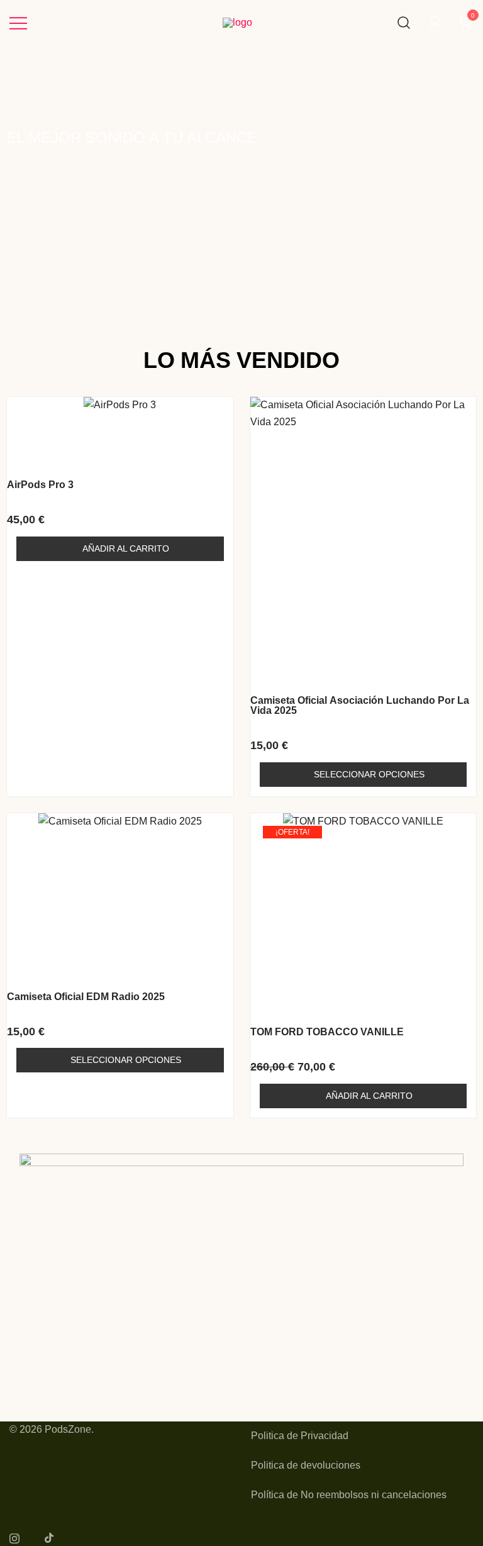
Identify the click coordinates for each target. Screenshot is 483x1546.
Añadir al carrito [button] (125, 548)
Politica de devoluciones (305, 1465)
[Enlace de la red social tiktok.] (50, 1537)
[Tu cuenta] (435, 22)
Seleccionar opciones (369, 774)
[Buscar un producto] (404, 22)
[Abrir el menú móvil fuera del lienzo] (18, 22)
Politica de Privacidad (299, 1435)
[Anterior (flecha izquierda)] (22, 773)
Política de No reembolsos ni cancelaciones (349, 1494)
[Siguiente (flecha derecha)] (461, 773)
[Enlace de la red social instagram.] (14, 1537)
